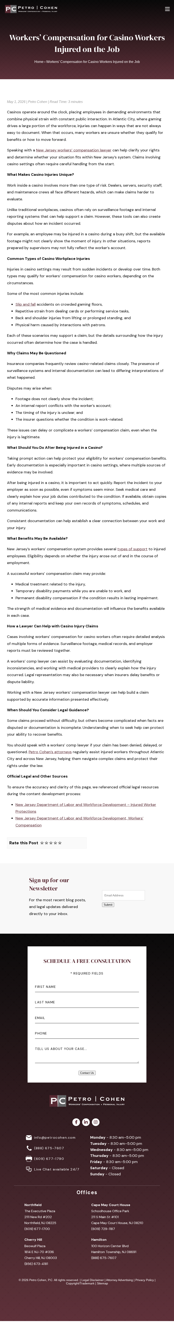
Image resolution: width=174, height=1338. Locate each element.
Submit (108, 904)
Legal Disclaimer (92, 1280)
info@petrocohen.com (55, 1137)
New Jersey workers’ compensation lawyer (73, 150)
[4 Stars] (55, 842)
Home (39, 62)
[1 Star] (42, 842)
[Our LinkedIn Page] (86, 1122)
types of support (132, 549)
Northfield (33, 1205)
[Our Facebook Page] (76, 1122)
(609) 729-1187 (103, 1229)
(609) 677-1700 (37, 1229)
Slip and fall (25, 304)
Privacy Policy (144, 1280)
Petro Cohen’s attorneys (50, 751)
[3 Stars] (51, 842)
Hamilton (99, 1239)
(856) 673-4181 (36, 1264)
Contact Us (87, 1073)
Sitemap (102, 1283)
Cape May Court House (110, 1205)
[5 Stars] (60, 842)
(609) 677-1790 (49, 1158)
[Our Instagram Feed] (96, 1122)
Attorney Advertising (119, 1280)
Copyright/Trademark (80, 1283)
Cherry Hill (33, 1239)
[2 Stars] (46, 842)
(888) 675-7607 (49, 1148)
